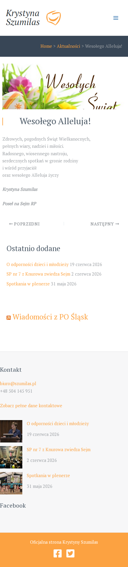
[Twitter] (70, 553)
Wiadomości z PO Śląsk (50, 317)
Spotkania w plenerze (28, 284)
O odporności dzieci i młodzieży (37, 264)
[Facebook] (57, 553)
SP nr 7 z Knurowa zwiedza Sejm (38, 274)
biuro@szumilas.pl (18, 383)
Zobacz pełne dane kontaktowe (31, 405)
